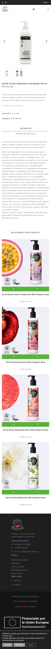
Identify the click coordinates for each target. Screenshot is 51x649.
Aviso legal (15, 563)
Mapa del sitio (16, 573)
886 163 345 (22, 548)
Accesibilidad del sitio (19, 570)
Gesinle (33, 607)
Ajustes (30, 645)
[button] (47, 41)
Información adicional (25, 134)
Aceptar (7, 645)
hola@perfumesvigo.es (30, 552)
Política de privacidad (19, 560)
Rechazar (19, 645)
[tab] (25, 128)
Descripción (25, 128)
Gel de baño (15, 113)
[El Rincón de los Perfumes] (5, 11)
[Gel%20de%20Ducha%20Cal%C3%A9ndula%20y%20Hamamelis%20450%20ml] (12, 119)
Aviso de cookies (17, 567)
